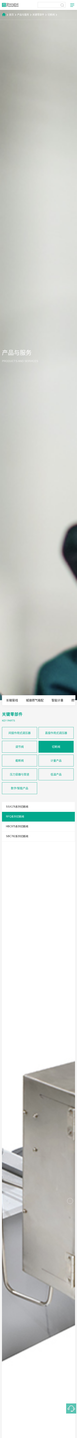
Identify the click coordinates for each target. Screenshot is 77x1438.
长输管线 (12, 700)
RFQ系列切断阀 (15, 816)
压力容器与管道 (19, 774)
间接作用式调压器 (19, 732)
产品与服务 (23, 14)
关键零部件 (38, 14)
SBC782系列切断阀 (17, 836)
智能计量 (57, 700)
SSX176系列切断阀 (17, 806)
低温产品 (56, 774)
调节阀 (19, 746)
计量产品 (56, 760)
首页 (11, 14)
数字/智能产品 (19, 788)
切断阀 (51, 14)
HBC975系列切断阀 (17, 826)
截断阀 (19, 760)
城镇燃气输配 (35, 700)
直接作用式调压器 (56, 732)
